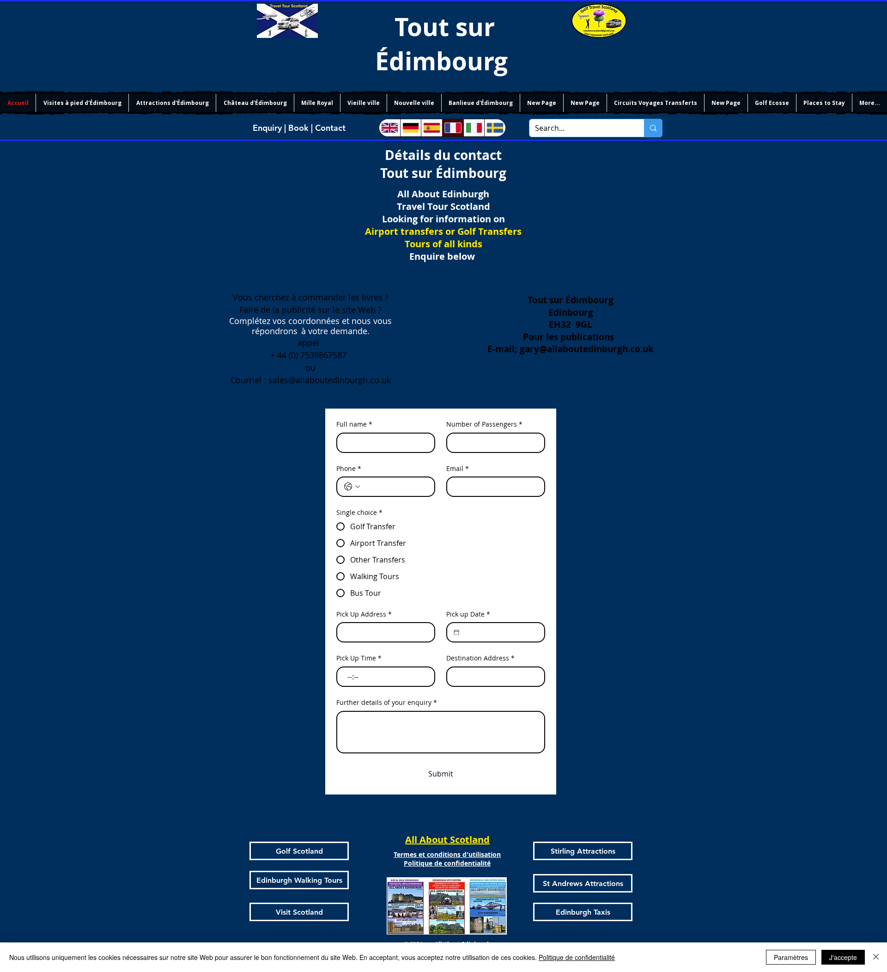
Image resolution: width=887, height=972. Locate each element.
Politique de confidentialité (577, 957)
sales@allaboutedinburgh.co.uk (329, 379)
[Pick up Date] (456, 632)
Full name (354, 424)
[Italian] (474, 127)
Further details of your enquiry (386, 702)
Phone (348, 468)
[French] (452, 127)
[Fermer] (875, 957)
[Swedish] (494, 127)
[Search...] (653, 128)
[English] (389, 127)
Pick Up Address (364, 614)
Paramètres (791, 957)
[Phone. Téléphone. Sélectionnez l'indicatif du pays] (352, 486)
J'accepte (843, 957)
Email (457, 468)
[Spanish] (431, 127)
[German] (410, 127)
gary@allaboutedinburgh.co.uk (587, 349)
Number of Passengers (484, 424)
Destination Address (480, 658)
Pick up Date (468, 614)
